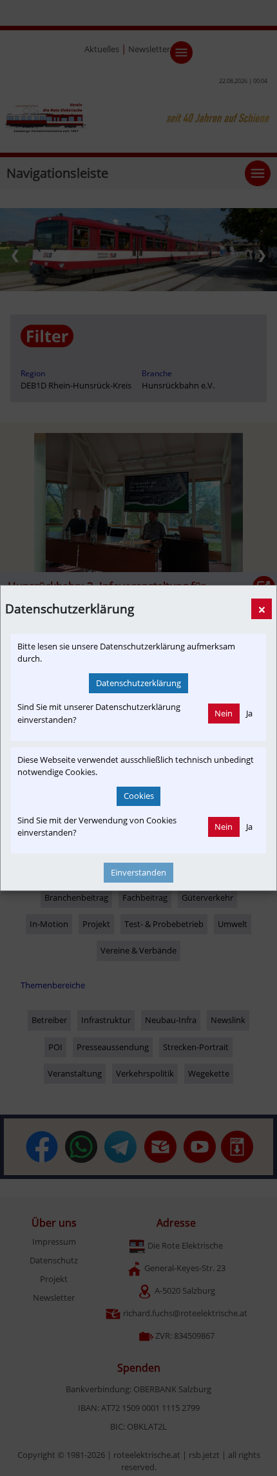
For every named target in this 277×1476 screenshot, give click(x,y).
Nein (224, 713)
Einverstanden (138, 872)
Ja (249, 713)
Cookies (139, 795)
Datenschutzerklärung (138, 683)
